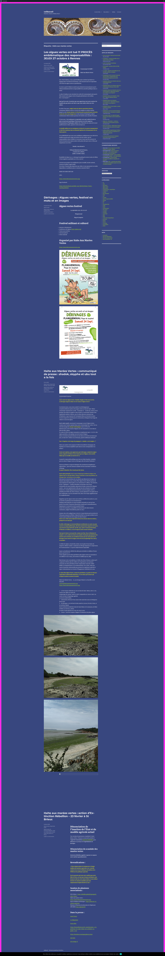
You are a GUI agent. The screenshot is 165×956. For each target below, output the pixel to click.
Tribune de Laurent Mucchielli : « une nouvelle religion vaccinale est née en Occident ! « (111, 152)
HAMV (45, 68)
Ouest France (73, 916)
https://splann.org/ (76, 229)
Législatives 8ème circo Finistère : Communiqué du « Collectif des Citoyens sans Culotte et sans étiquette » (111, 102)
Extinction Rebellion (87, 839)
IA (103, 203)
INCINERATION (106, 204)
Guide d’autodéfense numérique (109, 63)
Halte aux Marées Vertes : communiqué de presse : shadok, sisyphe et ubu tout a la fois (70, 374)
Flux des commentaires (107, 237)
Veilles (113, 12)
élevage (45, 385)
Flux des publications (107, 236)
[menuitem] (1, 1)
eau (103, 196)
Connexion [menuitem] (5, 1)
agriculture (105, 185)
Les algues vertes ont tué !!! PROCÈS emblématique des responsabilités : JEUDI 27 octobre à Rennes (68, 55)
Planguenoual (47, 211)
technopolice (105, 224)
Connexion (105, 235)
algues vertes (46, 65)
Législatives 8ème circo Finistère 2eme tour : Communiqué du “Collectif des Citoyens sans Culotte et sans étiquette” (112, 91)
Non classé (52, 385)
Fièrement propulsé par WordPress (56, 950)
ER (50, 829)
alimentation (105, 188)
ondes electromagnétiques (108, 217)
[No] (163, 954)
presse (104, 220)
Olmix (51, 388)
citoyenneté (52, 384)
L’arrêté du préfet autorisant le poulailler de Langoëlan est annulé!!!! (111, 159)
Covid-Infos (97, 12)
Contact (119, 12)
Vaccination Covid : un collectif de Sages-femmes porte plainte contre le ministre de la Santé (111, 117)
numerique (105, 213)
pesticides (105, 219)
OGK (104, 215)
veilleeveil (48, 12)
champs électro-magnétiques (109, 189)
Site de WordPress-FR (107, 239)
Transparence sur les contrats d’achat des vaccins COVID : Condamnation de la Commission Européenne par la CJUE (111, 77)
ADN (104, 184)
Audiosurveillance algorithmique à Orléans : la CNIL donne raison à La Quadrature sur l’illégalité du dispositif (112, 131)
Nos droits (106, 12)
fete (103, 201)
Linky (104, 205)
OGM (104, 216)
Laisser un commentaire (49, 71)
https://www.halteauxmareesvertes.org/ (69, 178)
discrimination (106, 193)
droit (104, 194)
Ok (120, 954)
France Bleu (73, 923)
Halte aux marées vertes (49, 67)
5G (103, 182)
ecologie (104, 197)
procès (104, 221)
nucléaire (105, 211)
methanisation (106, 208)
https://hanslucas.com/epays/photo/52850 (81, 934)
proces (48, 69)
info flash (72, 938)
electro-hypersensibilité (108, 198)
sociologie (105, 223)
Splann (51, 211)
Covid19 (104, 192)
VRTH (104, 226)
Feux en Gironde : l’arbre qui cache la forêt (111, 55)
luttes (51, 65)
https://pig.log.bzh (80, 907)
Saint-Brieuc (46, 390)
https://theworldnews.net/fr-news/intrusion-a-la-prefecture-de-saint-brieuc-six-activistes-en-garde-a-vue (83, 928)
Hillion (48, 68)
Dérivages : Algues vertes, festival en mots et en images (68, 199)
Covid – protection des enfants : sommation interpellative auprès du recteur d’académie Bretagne (112, 163)
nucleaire (105, 212)
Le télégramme (74, 920)
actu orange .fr (74, 941)
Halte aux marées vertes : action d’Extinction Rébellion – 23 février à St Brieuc (69, 816)
